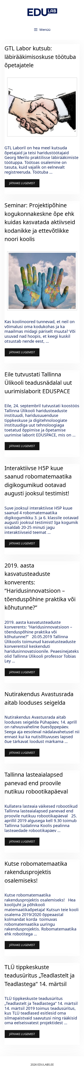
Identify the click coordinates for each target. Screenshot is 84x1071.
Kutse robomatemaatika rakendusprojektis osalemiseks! (35, 872)
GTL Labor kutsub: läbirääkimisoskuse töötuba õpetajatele (40, 56)
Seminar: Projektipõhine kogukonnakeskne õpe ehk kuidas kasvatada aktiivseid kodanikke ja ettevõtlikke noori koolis (39, 222)
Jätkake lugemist (22, 183)
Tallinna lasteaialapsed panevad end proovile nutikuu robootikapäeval (36, 783)
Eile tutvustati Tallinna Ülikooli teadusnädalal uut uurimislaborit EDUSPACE (38, 382)
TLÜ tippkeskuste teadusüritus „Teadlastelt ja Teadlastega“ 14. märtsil (39, 975)
